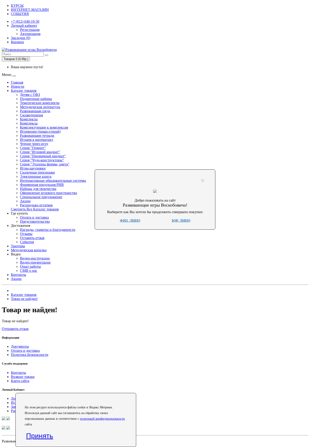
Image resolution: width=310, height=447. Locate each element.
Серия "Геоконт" (33, 148)
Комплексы (29, 123)
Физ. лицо (130, 220)
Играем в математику (36, 140)
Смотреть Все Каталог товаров (35, 209)
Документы (20, 346)
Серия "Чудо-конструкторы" (42, 160)
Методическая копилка (29, 250)
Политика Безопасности (29, 355)
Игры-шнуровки (33, 168)
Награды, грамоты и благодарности (47, 230)
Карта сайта (20, 381)
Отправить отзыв (15, 329)
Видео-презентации (35, 262)
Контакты (18, 275)
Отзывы (26, 234)
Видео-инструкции (35, 258)
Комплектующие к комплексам (44, 127)
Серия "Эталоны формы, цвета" (44, 164)
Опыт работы (30, 266)
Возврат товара (22, 377)
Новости (17, 86)
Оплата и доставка (34, 217)
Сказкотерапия (31, 115)
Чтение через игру (34, 144)
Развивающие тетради (37, 135)
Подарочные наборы (36, 99)
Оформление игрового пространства (48, 193)
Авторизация (30, 34)
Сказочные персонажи (37, 172)
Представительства (35, 221)
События (27, 242)
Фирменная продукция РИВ (42, 185)
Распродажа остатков (36, 205)
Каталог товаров (24, 90)
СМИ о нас (28, 270)
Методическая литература (40, 107)
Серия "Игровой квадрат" (40, 152)
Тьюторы (18, 246)
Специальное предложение (41, 197)
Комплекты (29, 119)
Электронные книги (36, 176)
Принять (39, 436)
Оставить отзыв (32, 238)
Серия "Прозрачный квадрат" (43, 156)
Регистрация (29, 30)
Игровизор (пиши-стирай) (40, 131)
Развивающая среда (35, 111)
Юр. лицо (181, 220)
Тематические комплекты (39, 103)
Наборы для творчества (38, 189)
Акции (25, 201)
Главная (17, 82)
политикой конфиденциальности (102, 418)
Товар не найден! (24, 299)
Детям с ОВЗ (30, 95)
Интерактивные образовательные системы (53, 180)
